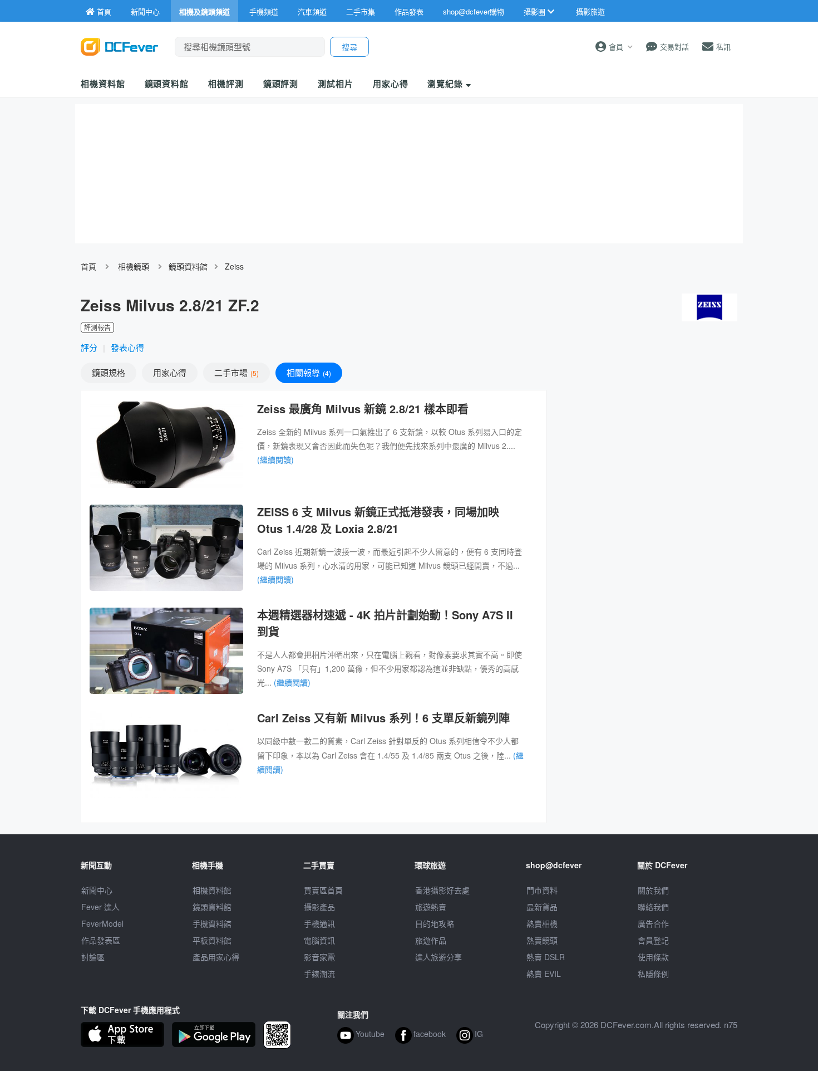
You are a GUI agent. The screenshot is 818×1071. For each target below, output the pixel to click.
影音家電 (319, 956)
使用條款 (653, 956)
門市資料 (542, 890)
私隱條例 (653, 973)
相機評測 (226, 83)
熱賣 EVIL (543, 973)
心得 (169, 372)
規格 (108, 372)
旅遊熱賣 (430, 906)
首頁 (88, 266)
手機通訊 (319, 923)
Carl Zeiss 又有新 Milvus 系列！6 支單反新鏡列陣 (383, 718)
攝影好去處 (442, 890)
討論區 (93, 956)
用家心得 (390, 83)
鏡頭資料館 (167, 83)
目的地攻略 (434, 923)
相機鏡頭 (133, 266)
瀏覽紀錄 (446, 83)
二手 (235, 372)
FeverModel (102, 923)
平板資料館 (212, 940)
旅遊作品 (430, 940)
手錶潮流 (319, 973)
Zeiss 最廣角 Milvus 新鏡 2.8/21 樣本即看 (363, 408)
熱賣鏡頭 (542, 940)
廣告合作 (653, 923)
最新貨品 (542, 906)
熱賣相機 (542, 923)
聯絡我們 (653, 906)
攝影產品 (319, 906)
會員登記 (653, 940)
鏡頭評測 (281, 83)
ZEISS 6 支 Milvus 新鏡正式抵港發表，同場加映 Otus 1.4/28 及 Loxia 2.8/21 (378, 519)
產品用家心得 (216, 956)
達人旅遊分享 (438, 956)
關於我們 (653, 890)
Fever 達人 (100, 906)
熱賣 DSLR (545, 956)
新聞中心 (96, 890)
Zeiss (234, 266)
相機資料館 (103, 83)
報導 (308, 372)
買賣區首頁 (323, 890)
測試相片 (335, 83)
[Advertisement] (647, 470)
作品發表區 (100, 940)
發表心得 (127, 347)
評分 (89, 347)
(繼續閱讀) (275, 459)
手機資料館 (212, 923)
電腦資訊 (319, 940)
